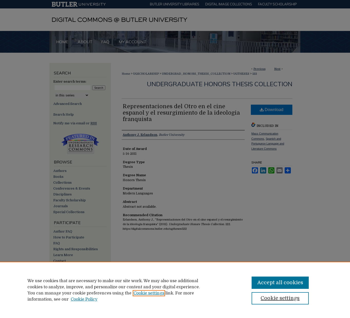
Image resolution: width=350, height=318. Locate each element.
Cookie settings (148, 293)
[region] (175, 290)
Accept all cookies (280, 283)
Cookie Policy (84, 299)
